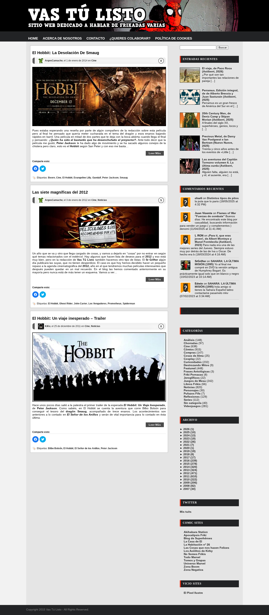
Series (188, 399)
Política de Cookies (173, 38)
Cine (93, 60)
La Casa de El (193, 541)
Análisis (189, 340)
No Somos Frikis (195, 554)
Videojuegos (192, 406)
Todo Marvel (192, 557)
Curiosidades (193, 362)
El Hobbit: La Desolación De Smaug (65, 53)
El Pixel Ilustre (193, 592)
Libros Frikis (192, 384)
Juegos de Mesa (195, 380)
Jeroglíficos (192, 377)
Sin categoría (192, 402)
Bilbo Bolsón (55, 448)
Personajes (191, 390)
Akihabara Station (196, 532)
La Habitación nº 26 (197, 544)
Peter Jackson (110, 177)
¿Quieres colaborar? (129, 38)
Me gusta (191, 310)
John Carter (80, 303)
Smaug (124, 177)
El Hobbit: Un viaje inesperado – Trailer (69, 318)
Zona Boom (191, 566)
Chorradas (191, 343)
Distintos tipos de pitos (223, 198)
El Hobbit (67, 177)
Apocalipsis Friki (195, 535)
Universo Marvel (194, 563)
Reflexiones (192, 396)
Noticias (102, 200)
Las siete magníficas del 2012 (60, 192)
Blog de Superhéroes (198, 538)
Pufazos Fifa (192, 393)
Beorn (51, 177)
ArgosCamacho (54, 60)
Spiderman (129, 303)
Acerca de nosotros (62, 38)
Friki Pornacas (193, 374)
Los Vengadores (97, 303)
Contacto (95, 38)
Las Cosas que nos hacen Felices (206, 547)
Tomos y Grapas (195, 560)
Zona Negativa (193, 569)
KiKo (47, 326)
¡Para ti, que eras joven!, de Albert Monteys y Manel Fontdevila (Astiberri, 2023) (213, 240)
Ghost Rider (66, 303)
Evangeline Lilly (82, 177)
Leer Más (155, 153)
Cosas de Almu (194, 355)
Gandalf (96, 177)
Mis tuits (185, 511)
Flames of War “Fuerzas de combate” (215, 214)
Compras (190, 352)
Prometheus (115, 303)
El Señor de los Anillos (87, 448)
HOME (33, 38)
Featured (190, 368)
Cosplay (189, 358)
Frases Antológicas (197, 371)
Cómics (189, 349)
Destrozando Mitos (196, 365)
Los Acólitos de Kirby (198, 550)
